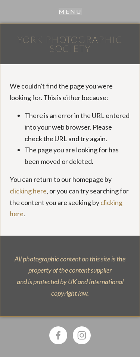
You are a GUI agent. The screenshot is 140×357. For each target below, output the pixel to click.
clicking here (28, 191)
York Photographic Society (70, 44)
